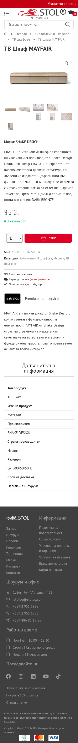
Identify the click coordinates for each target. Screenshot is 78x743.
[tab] (38, 368)
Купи (52, 238)
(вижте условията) (40, 279)
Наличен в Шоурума (22, 486)
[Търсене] (67, 24)
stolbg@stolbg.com (28, 599)
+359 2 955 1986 (25, 613)
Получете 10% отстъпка (22, 695)
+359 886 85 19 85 (27, 620)
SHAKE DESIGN (27, 141)
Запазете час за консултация (25, 688)
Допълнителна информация (38, 368)
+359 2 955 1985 (25, 606)
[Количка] (71, 12)
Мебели (58, 258)
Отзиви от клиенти (18, 702)
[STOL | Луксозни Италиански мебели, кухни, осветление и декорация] (5, 34)
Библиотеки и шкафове (36, 258)
